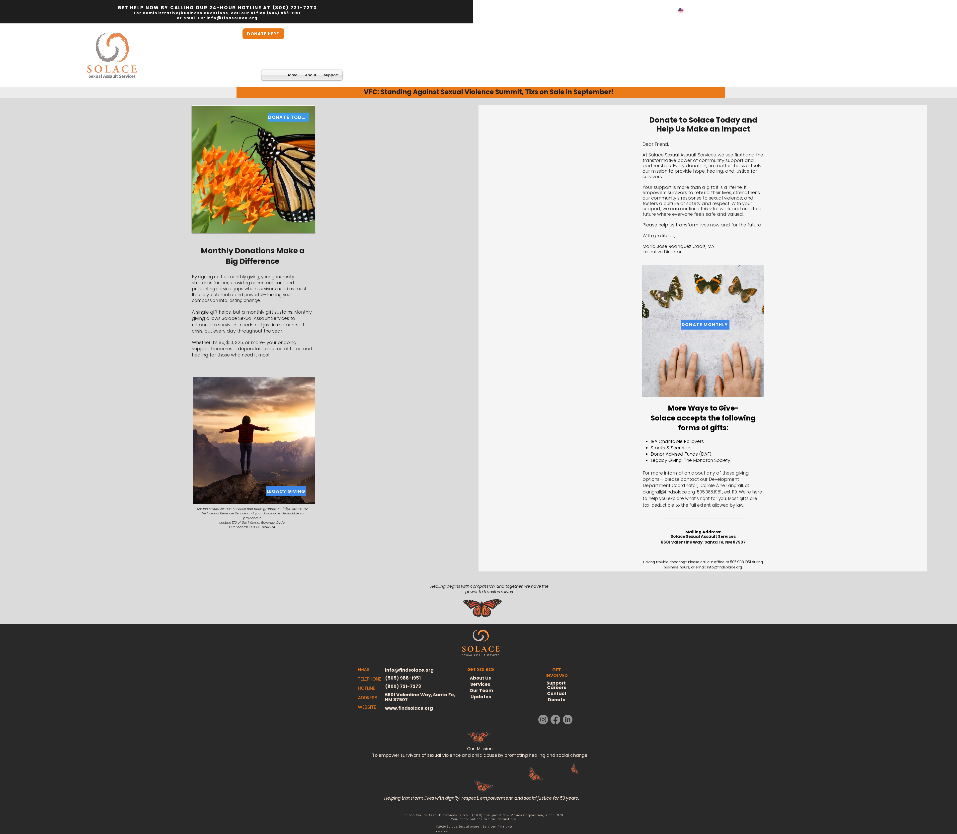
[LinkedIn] (567, 719)
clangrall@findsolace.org (669, 492)
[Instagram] (543, 719)
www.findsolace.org (409, 708)
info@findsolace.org (232, 17)
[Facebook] (555, 719)
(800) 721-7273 (295, 7)
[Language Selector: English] (684, 10)
